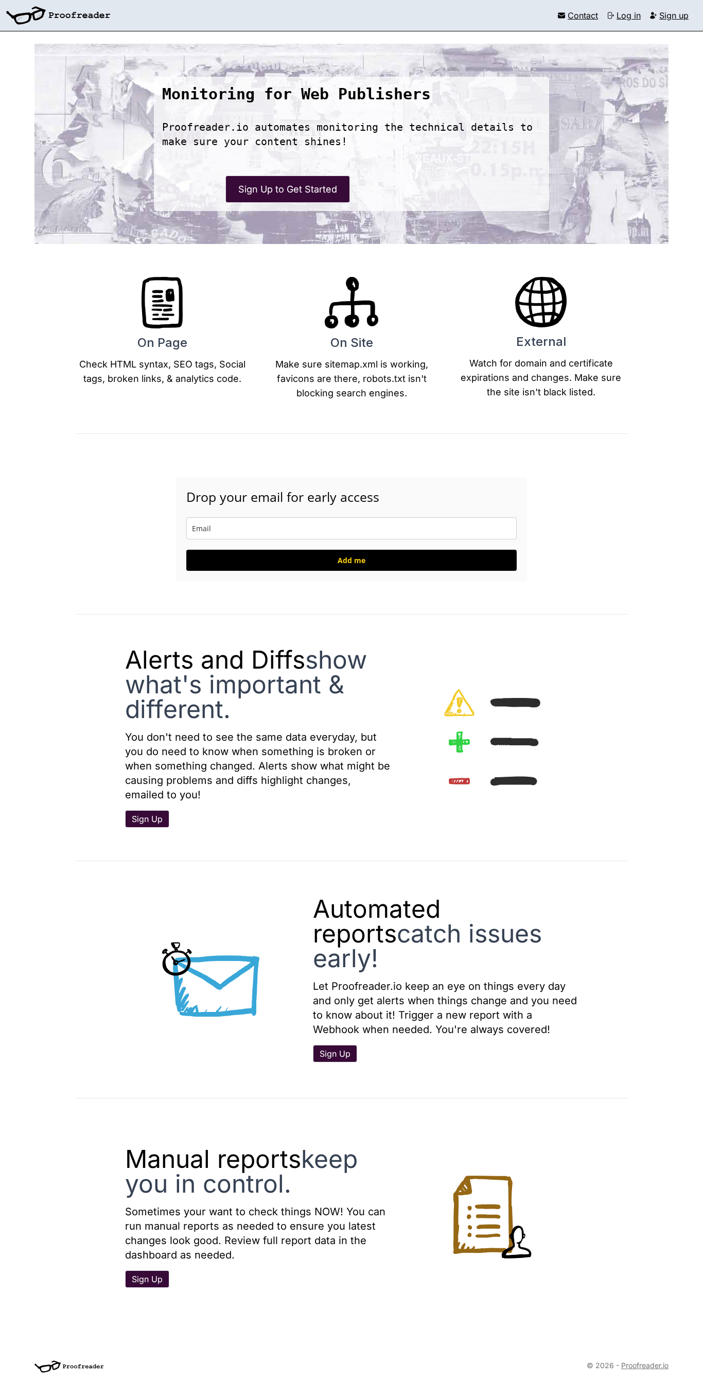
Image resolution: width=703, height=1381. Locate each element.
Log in (629, 15)
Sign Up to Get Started (287, 189)
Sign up (674, 15)
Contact (583, 15)
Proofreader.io (645, 1365)
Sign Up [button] (147, 819)
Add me (351, 560)
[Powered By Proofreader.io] (69, 1366)
